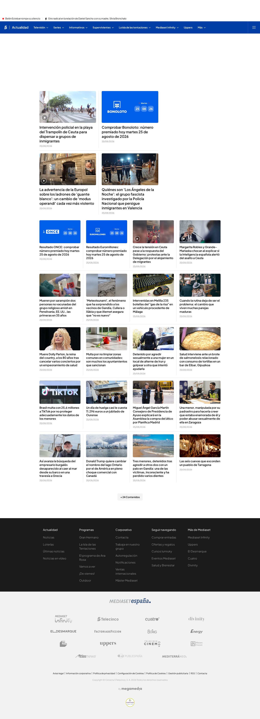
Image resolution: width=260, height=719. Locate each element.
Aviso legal (58, 673)
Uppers (193, 544)
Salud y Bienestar (163, 565)
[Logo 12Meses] (197, 643)
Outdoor (85, 580)
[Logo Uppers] (108, 643)
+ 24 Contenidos (130, 497)
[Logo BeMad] (63, 643)
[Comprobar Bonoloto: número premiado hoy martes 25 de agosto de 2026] (130, 107)
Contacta (121, 537)
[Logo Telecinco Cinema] (152, 643)
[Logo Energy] (196, 631)
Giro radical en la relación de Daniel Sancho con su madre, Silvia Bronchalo (87, 18)
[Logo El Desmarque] (63, 631)
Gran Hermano (89, 537)
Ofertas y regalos (163, 544)
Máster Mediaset (126, 580)
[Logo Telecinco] (108, 619)
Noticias (48, 537)
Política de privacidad (104, 673)
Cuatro (192, 558)
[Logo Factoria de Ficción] (107, 631)
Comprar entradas (164, 537)
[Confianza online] (130, 706)
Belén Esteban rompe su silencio (22, 18)
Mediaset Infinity (199, 537)
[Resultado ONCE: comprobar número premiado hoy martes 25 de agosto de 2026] (59, 231)
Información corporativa (78, 673)
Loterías (48, 544)
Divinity (193, 565)
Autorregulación (126, 555)
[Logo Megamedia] (132, 689)
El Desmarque (197, 551)
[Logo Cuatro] (152, 619)
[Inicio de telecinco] (5, 27)
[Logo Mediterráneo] (174, 656)
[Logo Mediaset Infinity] (63, 619)
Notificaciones (125, 562)
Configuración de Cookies (130, 673)
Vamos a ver (87, 566)
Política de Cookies (156, 673)
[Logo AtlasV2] (85, 656)
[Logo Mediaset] (130, 603)
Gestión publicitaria (178, 673)
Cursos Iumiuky (162, 551)
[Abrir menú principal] (254, 27)
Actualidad (20, 27)
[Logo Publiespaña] (130, 656)
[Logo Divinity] (197, 619)
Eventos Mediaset (164, 558)
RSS (193, 673)
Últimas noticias (53, 551)
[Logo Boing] (152, 631)
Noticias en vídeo (54, 558)
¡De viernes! (87, 573)
